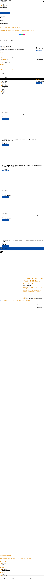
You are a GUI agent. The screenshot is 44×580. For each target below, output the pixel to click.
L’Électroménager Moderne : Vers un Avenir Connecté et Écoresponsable (7, 40)
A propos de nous (4, 565)
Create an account (7, 62)
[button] (36, 47)
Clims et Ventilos (4, 80)
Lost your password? (40, 59)
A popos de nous (4, 5)
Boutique (3, 6)
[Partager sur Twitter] (28, 297)
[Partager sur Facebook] (27, 297)
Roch (36, 298)
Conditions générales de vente (6, 570)
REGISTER (3, 73)
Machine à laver (4, 82)
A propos (3, 91)
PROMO (32, 298)
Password (2, 57)
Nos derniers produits (5, 93)
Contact (3, 92)
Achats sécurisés (4, 575)
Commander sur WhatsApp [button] (27, 296)
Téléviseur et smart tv (5, 84)
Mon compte (4, 563)
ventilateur (38, 298)
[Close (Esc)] (0, 50)
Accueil (3, 89)
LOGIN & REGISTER (3, 7)
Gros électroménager (5, 85)
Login (6, 77)
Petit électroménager (5, 86)
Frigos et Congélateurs (5, 81)
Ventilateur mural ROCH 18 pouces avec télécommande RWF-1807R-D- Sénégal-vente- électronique (17, 447)
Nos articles (3, 90)
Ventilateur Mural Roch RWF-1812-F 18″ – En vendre (10, 472)
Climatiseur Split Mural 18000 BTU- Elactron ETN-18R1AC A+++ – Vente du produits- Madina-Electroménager (20, 548)
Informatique (4, 87)
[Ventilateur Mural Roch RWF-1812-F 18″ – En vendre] (9, 469)
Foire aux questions (4, 569)
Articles (3, 4)
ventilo (41, 298)
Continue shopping (39, 50)
